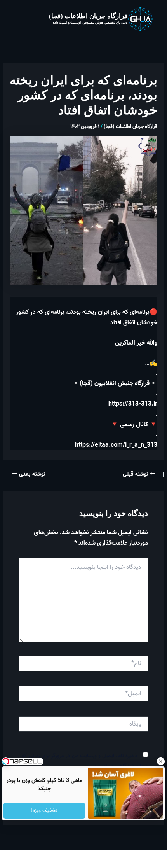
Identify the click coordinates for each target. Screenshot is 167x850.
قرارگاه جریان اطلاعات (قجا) (88, 16)
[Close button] (161, 761)
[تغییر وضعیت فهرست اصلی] (16, 19)
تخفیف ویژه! (44, 810)
